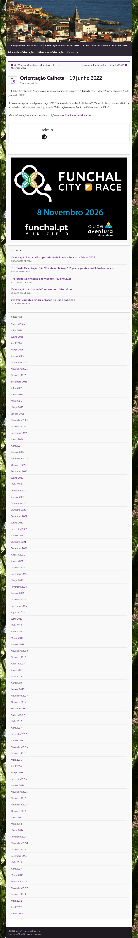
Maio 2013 (16, 862)
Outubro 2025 (18, 375)
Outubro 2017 (18, 702)
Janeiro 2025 (17, 413)
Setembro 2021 (19, 548)
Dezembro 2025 (19, 362)
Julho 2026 (16, 330)
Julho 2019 (16, 618)
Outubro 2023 (18, 464)
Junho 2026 (17, 336)
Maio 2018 (16, 676)
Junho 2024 (17, 439)
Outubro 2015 (18, 798)
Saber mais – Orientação (20, 52)
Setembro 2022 (19, 516)
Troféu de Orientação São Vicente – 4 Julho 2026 (41, 278)
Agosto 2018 (18, 663)
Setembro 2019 (19, 605)
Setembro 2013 (19, 855)
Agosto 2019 (18, 612)
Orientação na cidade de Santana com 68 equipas (41, 289)
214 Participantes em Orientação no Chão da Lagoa (43, 299)
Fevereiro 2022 (19, 529)
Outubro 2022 (18, 509)
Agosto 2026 (18, 323)
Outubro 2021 (18, 541)
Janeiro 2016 (17, 785)
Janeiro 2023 (17, 496)
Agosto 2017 (18, 714)
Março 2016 (17, 772)
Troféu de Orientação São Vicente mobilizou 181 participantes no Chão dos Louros (62, 267)
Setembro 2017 (19, 708)
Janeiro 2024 (17, 452)
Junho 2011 (17, 913)
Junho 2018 (17, 670)
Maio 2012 (16, 900)
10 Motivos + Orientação (50, 52)
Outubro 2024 (18, 426)
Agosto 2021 (18, 554)
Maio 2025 (16, 400)
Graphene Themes (31, 934)
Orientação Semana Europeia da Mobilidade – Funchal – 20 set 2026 (53, 257)
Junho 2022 (17, 522)
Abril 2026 (16, 343)
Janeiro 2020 (17, 593)
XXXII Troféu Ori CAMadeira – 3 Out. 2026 (105, 45)
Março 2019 (17, 637)
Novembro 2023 (19, 458)
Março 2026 (17, 349)
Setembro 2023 (19, 471)
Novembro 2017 (19, 695)
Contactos (72, 52)
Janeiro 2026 (17, 355)
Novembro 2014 (19, 804)
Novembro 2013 (19, 843)
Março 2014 (17, 830)
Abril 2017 (16, 727)
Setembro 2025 (19, 381)
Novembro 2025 (19, 368)
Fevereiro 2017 (19, 734)
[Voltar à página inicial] (69, 21)
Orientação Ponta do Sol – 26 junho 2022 (102, 64)
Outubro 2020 (18, 567)
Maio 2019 (16, 625)
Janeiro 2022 (17, 535)
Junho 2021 (17, 561)
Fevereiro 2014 (19, 836)
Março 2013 (17, 875)
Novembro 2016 (19, 746)
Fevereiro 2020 (19, 586)
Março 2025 (17, 407)
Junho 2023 (17, 477)
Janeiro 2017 (17, 740)
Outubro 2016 (18, 753)
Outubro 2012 (18, 894)
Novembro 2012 (19, 887)
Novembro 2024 (19, 420)
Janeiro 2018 (17, 689)
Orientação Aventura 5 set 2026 (25, 45)
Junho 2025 (17, 394)
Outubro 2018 (18, 657)
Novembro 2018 (19, 650)
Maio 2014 (16, 823)
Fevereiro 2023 (19, 490)
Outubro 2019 (18, 599)
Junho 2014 (17, 817)
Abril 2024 (16, 445)
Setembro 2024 (19, 432)
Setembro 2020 (19, 573)
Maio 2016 (16, 759)
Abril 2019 (16, 631)
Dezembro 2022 (19, 503)
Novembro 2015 (19, 791)
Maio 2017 (16, 721)
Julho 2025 (16, 388)
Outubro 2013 (18, 849)
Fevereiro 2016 (19, 778)
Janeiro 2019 (17, 644)
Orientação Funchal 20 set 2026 (62, 45)
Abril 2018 (16, 682)
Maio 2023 (16, 484)
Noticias (34, 83)
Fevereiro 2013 (19, 881)
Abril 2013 (16, 868)
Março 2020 (17, 580)
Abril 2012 (16, 907)
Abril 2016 (16, 766)
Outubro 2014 (18, 810)
